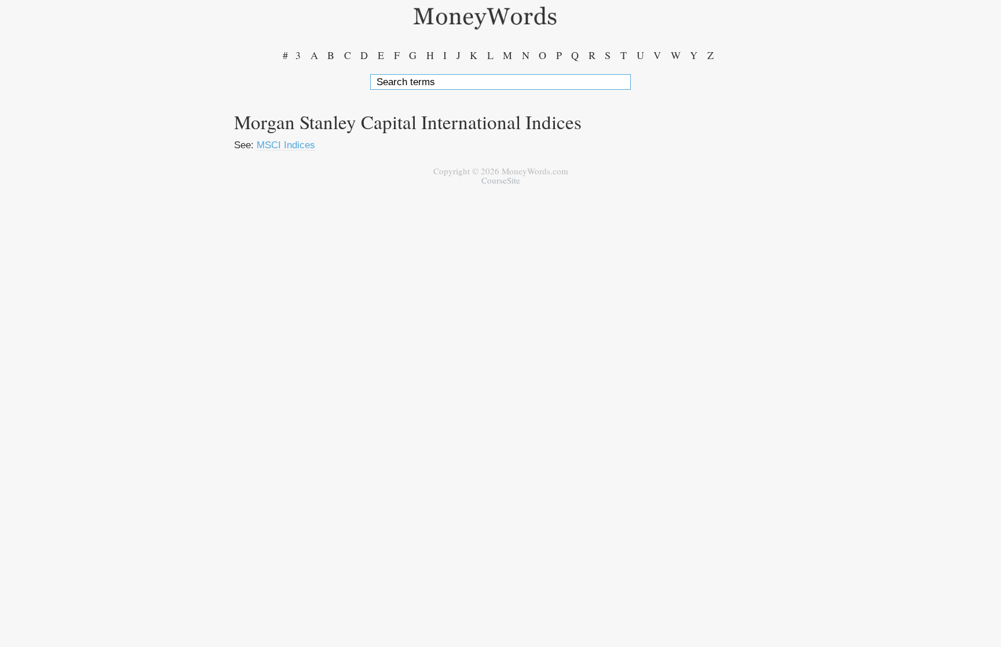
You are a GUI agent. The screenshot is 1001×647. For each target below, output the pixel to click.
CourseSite (500, 180)
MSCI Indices (286, 145)
